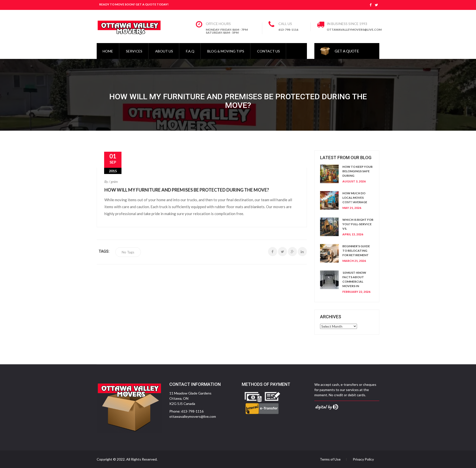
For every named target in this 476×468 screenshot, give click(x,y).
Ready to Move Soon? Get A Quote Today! (134, 4)
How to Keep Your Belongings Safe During (357, 171)
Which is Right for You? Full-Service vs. (357, 224)
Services (134, 51)
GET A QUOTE (347, 51)
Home (108, 51)
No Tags (128, 252)
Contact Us (268, 51)
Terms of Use (330, 459)
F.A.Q (190, 51)
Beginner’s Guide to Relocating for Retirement (356, 250)
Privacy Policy (363, 459)
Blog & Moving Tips (225, 51)
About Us (164, 51)
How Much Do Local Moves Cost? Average (354, 197)
